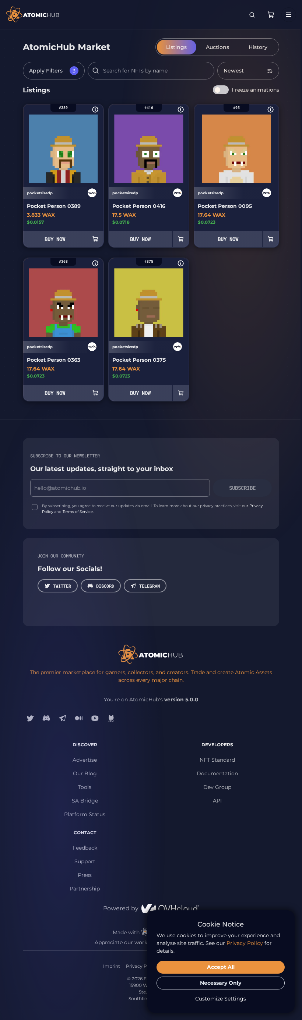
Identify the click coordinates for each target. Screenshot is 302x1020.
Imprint (111, 966)
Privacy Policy (141, 966)
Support (84, 861)
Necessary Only (220, 983)
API (217, 800)
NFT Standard (217, 760)
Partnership (85, 888)
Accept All (221, 967)
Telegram (149, 586)
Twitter (62, 586)
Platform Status (84, 814)
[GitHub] (111, 718)
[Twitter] (30, 718)
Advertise (85, 760)
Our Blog (85, 773)
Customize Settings (220, 998)
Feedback (85, 847)
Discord (105, 586)
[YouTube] (95, 718)
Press (85, 875)
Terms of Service (78, 511)
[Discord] (46, 718)
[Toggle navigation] (288, 14)
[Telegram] (62, 718)
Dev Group (217, 787)
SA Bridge (85, 800)
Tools (84, 787)
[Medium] (78, 718)
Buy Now (55, 238)
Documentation (217, 773)
